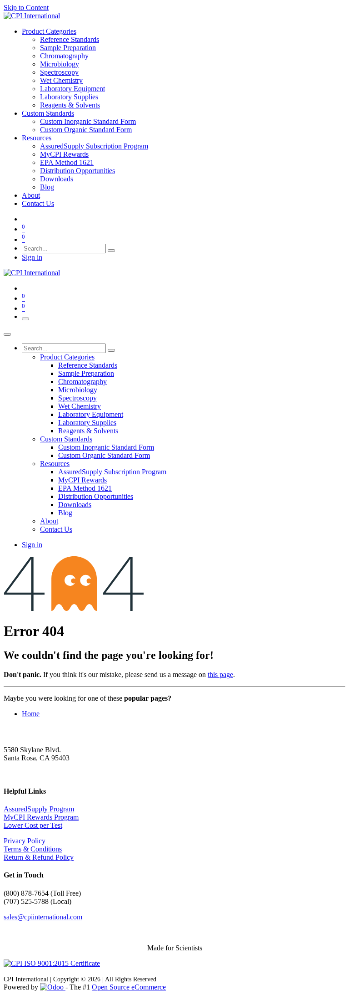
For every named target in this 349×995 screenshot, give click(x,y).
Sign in (32, 257)
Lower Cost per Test (33, 825)
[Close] (7, 334)
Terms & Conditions (33, 849)
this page (220, 674)
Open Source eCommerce (129, 987)
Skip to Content (26, 7)
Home (31, 714)
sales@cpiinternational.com (43, 917)
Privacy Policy (24, 841)
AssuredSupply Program (39, 809)
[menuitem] (49, 31)
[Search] (111, 250)
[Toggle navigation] (25, 319)
